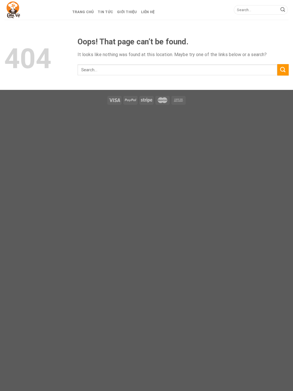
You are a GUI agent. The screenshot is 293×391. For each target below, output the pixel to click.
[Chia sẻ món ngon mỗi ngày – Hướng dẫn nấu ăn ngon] (33, 10)
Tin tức (105, 12)
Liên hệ (148, 12)
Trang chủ (83, 12)
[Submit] (283, 10)
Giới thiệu (127, 12)
